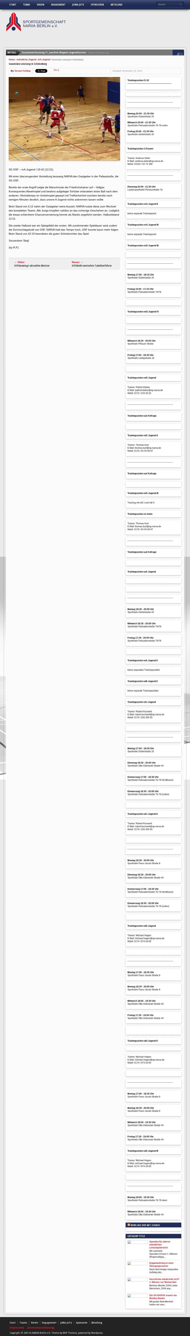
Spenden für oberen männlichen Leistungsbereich (159, 1244)
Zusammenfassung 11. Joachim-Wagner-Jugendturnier (54, 52)
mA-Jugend (44, 59)
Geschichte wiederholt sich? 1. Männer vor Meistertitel (164, 1280)
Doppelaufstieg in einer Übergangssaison (161, 1264)
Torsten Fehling (22, 71)
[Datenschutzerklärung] (40, 1327)
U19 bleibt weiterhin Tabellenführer (92, 265)
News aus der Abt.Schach (145, 1225)
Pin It (56, 70)
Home (12, 59)
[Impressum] (17, 1327)
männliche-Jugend (26, 59)
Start (12, 4)
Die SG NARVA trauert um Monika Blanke (163, 1297)
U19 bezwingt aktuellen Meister (32, 265)
